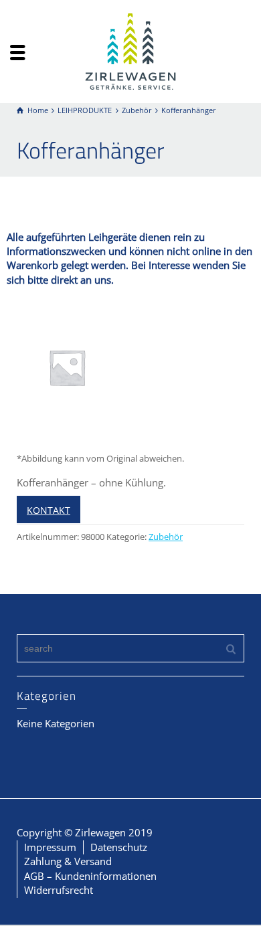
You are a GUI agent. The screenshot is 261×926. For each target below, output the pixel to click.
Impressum (50, 847)
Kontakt (48, 510)
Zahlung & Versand (68, 861)
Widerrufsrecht (58, 890)
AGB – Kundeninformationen (90, 876)
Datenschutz (118, 847)
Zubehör (166, 537)
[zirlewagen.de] (130, 50)
